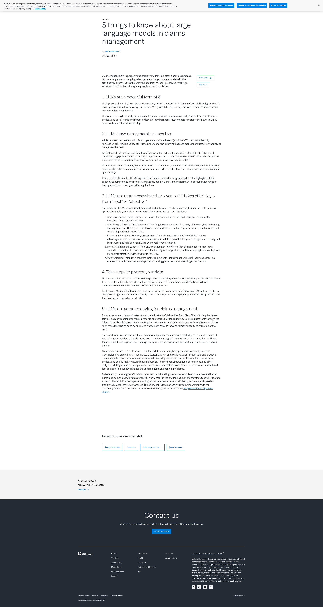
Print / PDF (204, 78)
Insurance (142, 562)
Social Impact (116, 562)
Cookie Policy (40, 9)
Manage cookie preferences (221, 5)
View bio (82, 489)
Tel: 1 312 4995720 (96, 485)
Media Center (116, 567)
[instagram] (211, 587)
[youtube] (205, 587)
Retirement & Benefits (147, 567)
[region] (161, 5)
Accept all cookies (278, 5)
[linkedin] (199, 587)
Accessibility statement (117, 595)
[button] (193, 587)
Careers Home (171, 558)
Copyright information (83, 595)
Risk (139, 571)
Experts (114, 576)
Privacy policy (104, 595)
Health (140, 558)
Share (201, 85)
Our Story (115, 558)
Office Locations (117, 571)
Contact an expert (161, 531)
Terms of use (95, 595)
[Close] (319, 5)
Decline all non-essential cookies (252, 5)
